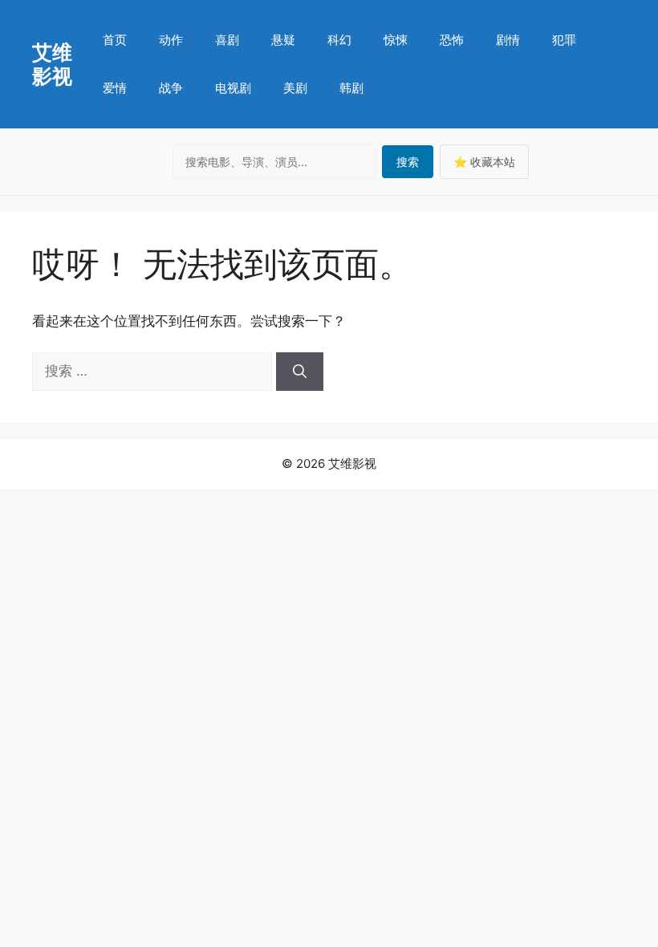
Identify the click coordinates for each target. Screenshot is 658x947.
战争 (171, 88)
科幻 (339, 39)
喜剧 (227, 39)
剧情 (508, 39)
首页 (115, 39)
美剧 (295, 88)
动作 (171, 39)
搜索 (407, 162)
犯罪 (564, 39)
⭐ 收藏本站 (484, 162)
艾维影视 (52, 64)
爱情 (115, 88)
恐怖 (452, 39)
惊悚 (396, 39)
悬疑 (283, 39)
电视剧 (233, 88)
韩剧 (351, 88)
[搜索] (299, 371)
